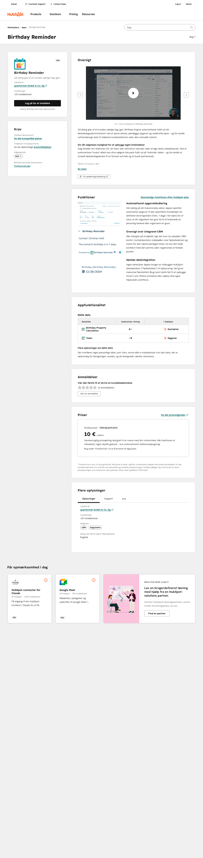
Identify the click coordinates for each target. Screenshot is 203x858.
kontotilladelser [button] (42, 147)
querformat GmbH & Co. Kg (29, 85)
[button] (192, 37)
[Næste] (186, 94)
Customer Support (37, 4)
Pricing (73, 14)
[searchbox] (159, 27)
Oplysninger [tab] (88, 498)
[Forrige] (80, 94)
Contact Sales (60, 4)
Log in (178, 4)
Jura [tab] (124, 498)
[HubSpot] (15, 14)
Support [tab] (108, 498)
